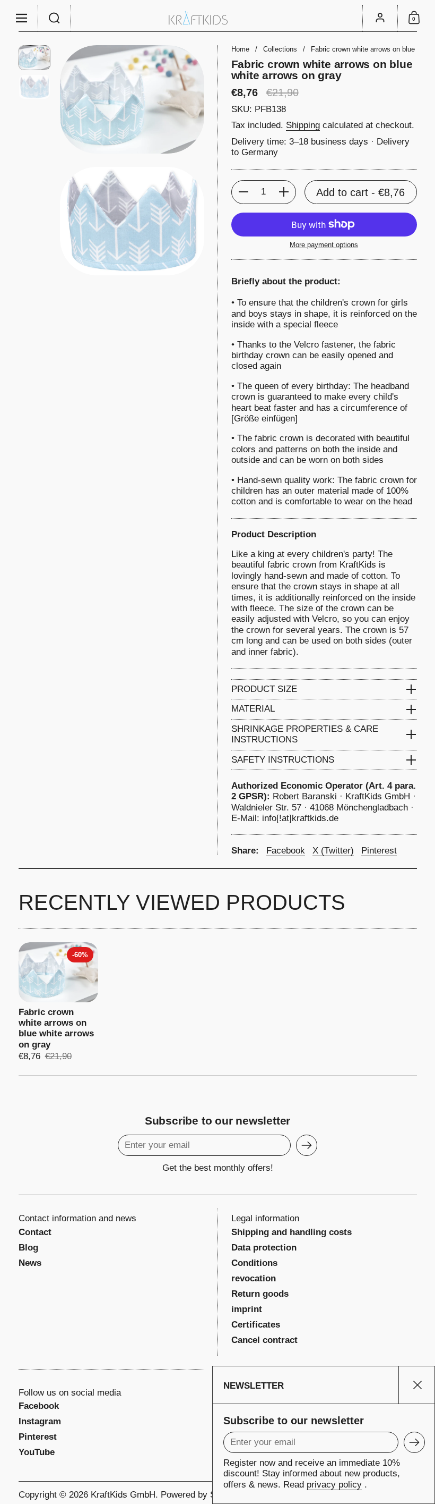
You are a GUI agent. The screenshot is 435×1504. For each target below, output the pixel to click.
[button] (54, 18)
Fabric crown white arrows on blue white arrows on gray (58, 1002)
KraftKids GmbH (123, 1495)
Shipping (303, 125)
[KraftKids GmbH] (217, 18)
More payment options (324, 245)
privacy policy (334, 1485)
